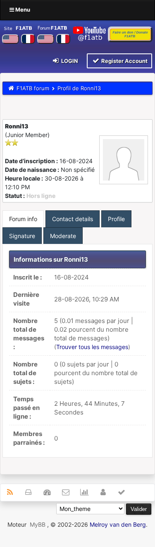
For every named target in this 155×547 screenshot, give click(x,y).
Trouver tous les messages (92, 346)
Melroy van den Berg (118, 524)
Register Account (124, 61)
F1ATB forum (33, 88)
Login (69, 61)
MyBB (37, 524)
